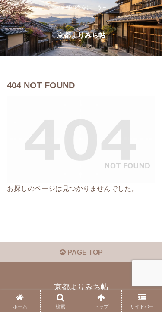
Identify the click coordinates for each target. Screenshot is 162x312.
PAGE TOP (84, 252)
